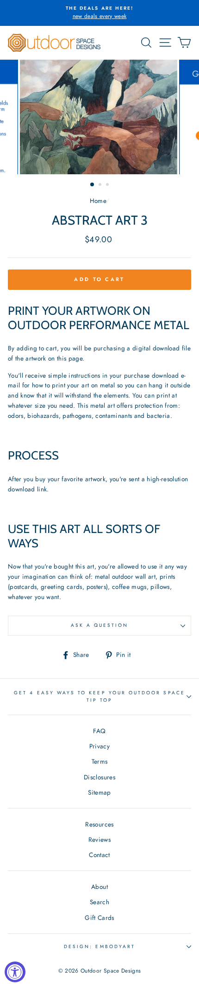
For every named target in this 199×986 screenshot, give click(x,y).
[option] (99, 13)
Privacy (99, 746)
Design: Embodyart (99, 946)
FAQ (99, 730)
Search (99, 901)
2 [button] (101, 185)
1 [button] (92, 185)
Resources (99, 824)
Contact (99, 854)
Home (98, 200)
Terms (100, 761)
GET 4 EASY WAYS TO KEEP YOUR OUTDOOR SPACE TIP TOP (99, 696)
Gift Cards (99, 917)
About (99, 886)
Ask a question (100, 625)
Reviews (99, 839)
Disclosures (99, 777)
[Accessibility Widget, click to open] (15, 972)
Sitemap (99, 792)
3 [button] (108, 185)
